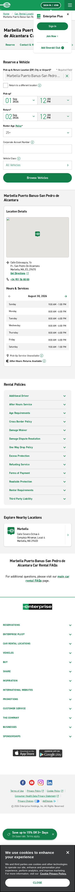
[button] (70, 5)
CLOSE (37, 882)
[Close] (68, 852)
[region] (37, 868)
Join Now (51, 36)
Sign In (52, 26)
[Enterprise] (5, 5)
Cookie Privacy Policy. (53, 873)
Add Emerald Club (50, 48)
